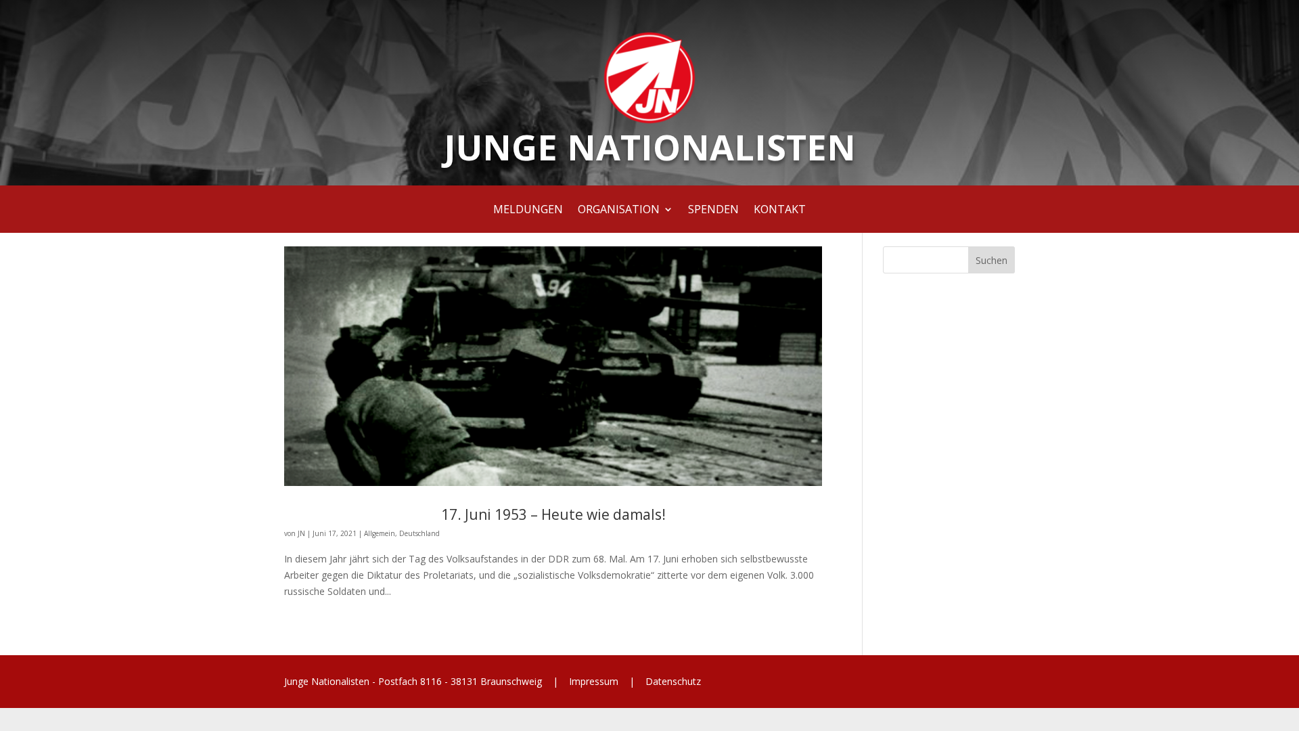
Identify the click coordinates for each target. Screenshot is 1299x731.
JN (301, 533)
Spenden (713, 210)
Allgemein (379, 533)
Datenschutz (672, 681)
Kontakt (780, 210)
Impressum (593, 681)
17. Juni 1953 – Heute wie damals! (553, 514)
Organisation (619, 210)
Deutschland (419, 533)
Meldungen (528, 210)
